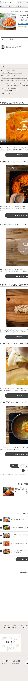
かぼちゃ (15, 6)
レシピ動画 (21, 625)
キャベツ (24, 6)
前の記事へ (13, 39)
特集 (4, 627)
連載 (9, 627)
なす (7, 6)
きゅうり (20, 6)
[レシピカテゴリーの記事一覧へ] (20, 27)
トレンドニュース (7, 625)
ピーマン (10, 6)
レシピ (14, 625)
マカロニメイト (15, 627)
